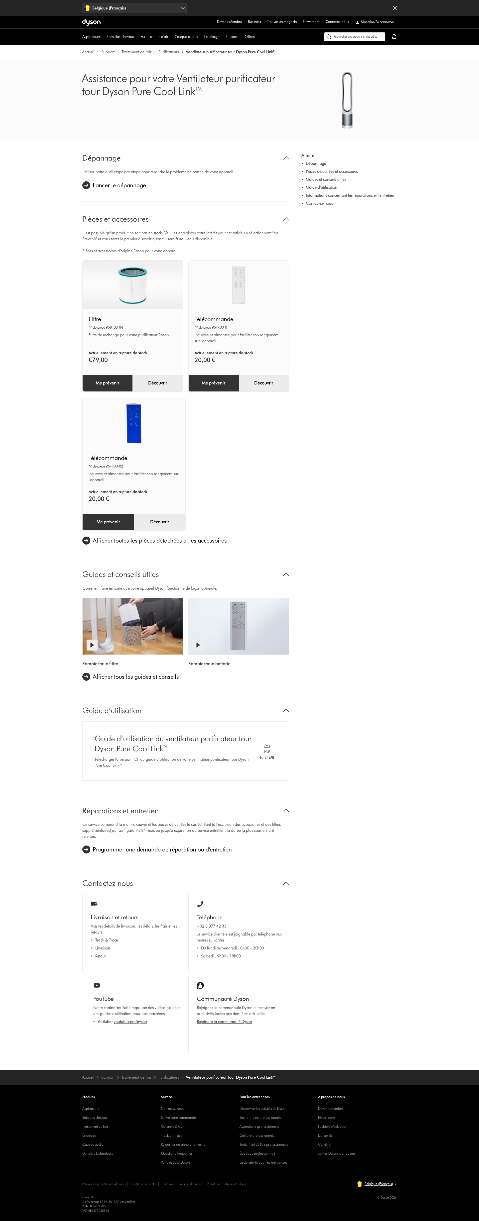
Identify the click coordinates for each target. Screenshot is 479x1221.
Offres (249, 36)
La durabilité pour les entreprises (263, 1162)
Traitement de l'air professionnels (264, 1144)
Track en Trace (171, 1135)
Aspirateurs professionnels (259, 1127)
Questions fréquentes (177, 1153)
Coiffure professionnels (257, 1135)
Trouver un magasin (282, 22)
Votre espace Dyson (175, 1162)
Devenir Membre (229, 22)
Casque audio (186, 36)
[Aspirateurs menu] (103, 36)
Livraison (102, 948)
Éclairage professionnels (258, 1153)
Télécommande (214, 319)
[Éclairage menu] (222, 36)
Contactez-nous (337, 22)
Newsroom (311, 22)
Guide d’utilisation (321, 187)
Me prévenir (107, 383)
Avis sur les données (237, 1184)
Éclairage (212, 36)
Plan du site (214, 1184)
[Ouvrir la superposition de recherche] (354, 36)
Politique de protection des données (103, 1184)
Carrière (324, 1144)
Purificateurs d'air (154, 36)
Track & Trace (106, 940)
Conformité (168, 1184)
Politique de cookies (191, 1184)
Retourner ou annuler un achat (183, 1144)
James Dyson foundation (336, 1153)
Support (232, 36)
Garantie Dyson (172, 1127)
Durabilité (325, 1135)
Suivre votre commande (178, 1118)
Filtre (95, 319)
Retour (100, 956)
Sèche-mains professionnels (260, 1118)
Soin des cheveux (120, 36)
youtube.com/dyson (130, 1021)
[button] (377, 1184)
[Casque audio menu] (200, 36)
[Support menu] (241, 36)
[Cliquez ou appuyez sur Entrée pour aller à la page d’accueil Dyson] (91, 22)
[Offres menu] (257, 36)
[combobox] (134, 8)
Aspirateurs (91, 36)
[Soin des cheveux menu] (136, 36)
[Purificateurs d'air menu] (170, 36)
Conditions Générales (143, 1184)
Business (254, 22)
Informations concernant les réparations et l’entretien (350, 195)
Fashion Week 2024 (333, 1127)
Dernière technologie (97, 1153)
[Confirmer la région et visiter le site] (395, 8)
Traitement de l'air (95, 1127)
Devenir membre (330, 1109)
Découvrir (157, 383)
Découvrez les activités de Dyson (263, 1109)
